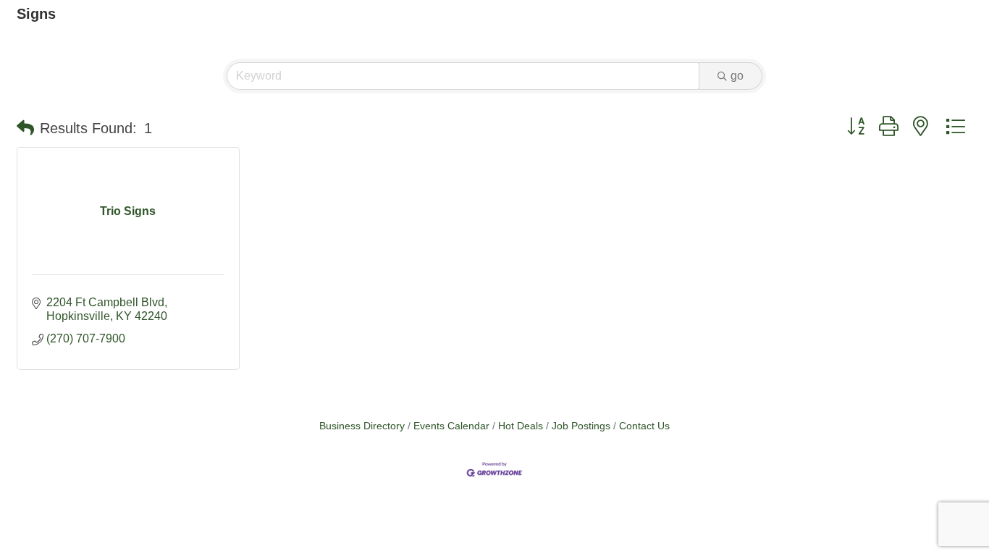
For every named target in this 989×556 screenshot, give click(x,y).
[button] (25, 128)
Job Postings (581, 426)
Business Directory (362, 426)
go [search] (737, 76)
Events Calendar (451, 426)
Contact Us (644, 426)
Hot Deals (520, 426)
